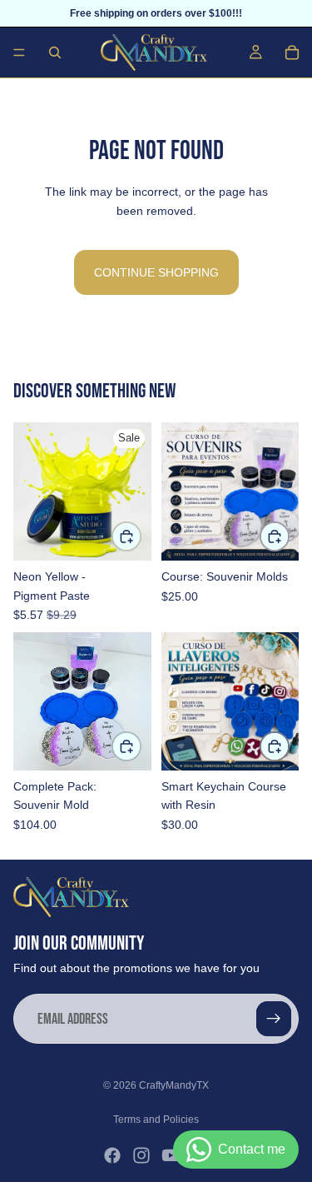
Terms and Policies (156, 1119)
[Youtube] (171, 1155)
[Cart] (292, 52)
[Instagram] (141, 1155)
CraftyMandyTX (174, 1085)
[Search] (55, 52)
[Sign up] (273, 1018)
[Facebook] (112, 1155)
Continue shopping (156, 272)
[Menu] (19, 52)
